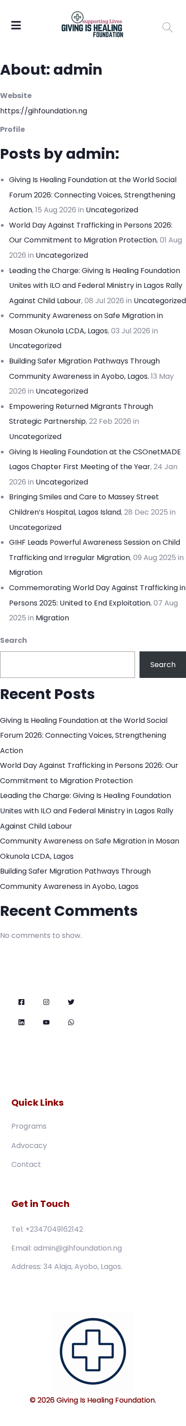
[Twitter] (71, 1002)
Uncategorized (112, 210)
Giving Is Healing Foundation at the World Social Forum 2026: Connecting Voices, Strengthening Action (93, 195)
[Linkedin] (21, 1022)
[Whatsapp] (71, 1022)
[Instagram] (46, 1002)
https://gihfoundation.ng (43, 111)
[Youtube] (46, 1022)
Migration (25, 572)
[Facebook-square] (21, 1002)
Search (13, 640)
